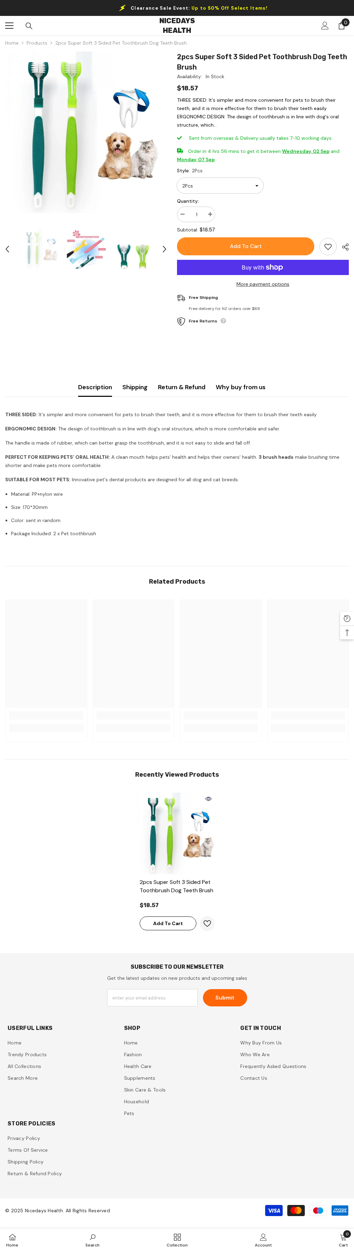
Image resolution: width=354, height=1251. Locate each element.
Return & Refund (181, 387)
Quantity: (188, 201)
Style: (190, 170)
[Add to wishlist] (328, 246)
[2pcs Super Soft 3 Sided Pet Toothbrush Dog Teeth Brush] (177, 834)
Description (95, 387)
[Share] (343, 247)
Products (37, 43)
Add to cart (246, 246)
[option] (86, 132)
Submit (224, 997)
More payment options (262, 284)
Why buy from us (241, 387)
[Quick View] (208, 799)
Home (12, 43)
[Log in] (325, 25)
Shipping (135, 387)
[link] (46, 715)
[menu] (9, 25)
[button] (7, 249)
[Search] (29, 26)
